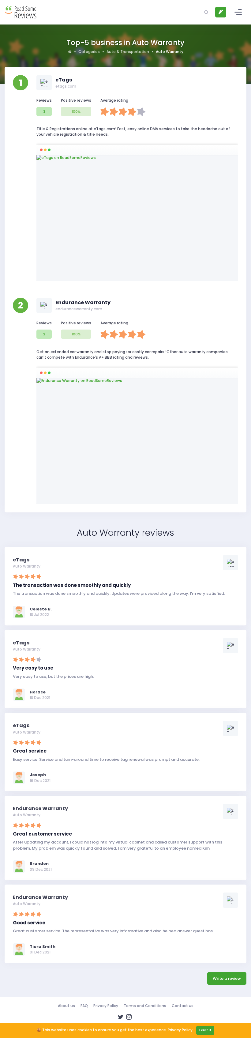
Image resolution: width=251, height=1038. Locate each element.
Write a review (227, 978)
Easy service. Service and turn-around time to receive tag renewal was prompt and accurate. (106, 759)
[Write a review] (220, 12)
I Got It (205, 1030)
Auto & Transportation (128, 51)
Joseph (38, 775)
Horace (38, 692)
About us (66, 1005)
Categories (89, 51)
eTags (63, 79)
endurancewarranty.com (78, 308)
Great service (30, 751)
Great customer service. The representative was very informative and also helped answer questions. (113, 931)
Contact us (182, 1005)
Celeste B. (41, 609)
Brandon (39, 863)
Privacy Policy (105, 1005)
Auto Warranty (26, 566)
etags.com (65, 86)
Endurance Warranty (83, 302)
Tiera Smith (42, 946)
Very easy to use (33, 668)
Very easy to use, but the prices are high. (53, 676)
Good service (29, 922)
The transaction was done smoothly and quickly (72, 585)
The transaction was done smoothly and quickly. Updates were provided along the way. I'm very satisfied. (119, 593)
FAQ (84, 1005)
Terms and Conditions (145, 1005)
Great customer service (42, 834)
